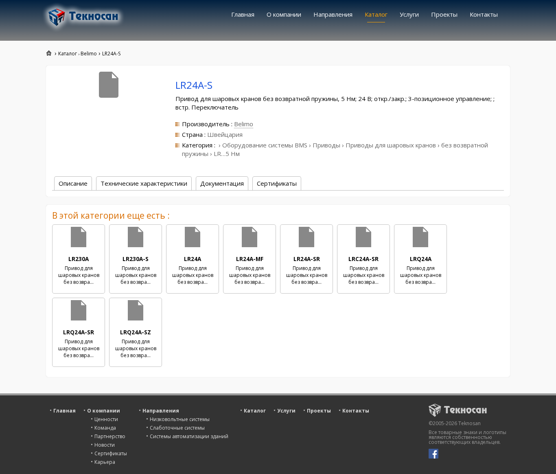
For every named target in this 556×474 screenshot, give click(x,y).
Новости (104, 444)
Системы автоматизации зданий (189, 436)
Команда (105, 427)
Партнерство (109, 436)
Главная (242, 14)
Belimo (243, 124)
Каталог (376, 14)
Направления (332, 14)
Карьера (104, 462)
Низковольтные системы (180, 419)
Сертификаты (110, 453)
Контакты (484, 14)
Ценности (106, 419)
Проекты (444, 14)
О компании (284, 14)
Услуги (409, 14)
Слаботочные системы (177, 427)
